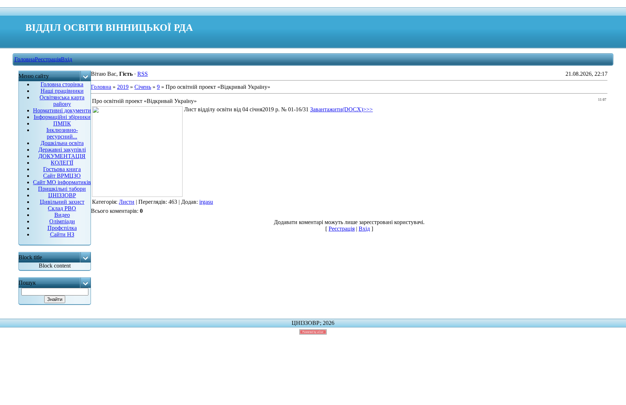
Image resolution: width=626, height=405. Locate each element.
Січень (142, 87)
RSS (142, 74)
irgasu (206, 202)
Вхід (66, 59)
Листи (126, 202)
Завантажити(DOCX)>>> (341, 109)
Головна (24, 59)
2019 (123, 87)
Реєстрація (48, 59)
